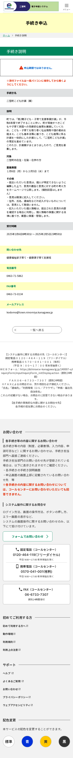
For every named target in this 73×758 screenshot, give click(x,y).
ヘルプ (6, 673)
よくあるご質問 (12, 681)
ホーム (6, 35)
